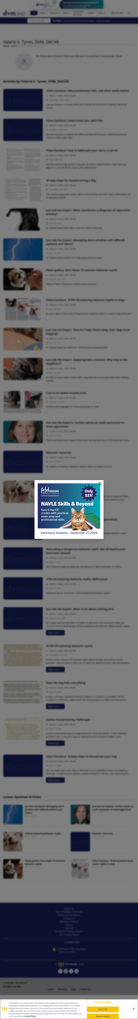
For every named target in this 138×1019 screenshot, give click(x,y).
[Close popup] (100, 484)
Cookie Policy (30, 1016)
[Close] (134, 1009)
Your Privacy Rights (102, 1002)
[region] (69, 1009)
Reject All (103, 1009)
